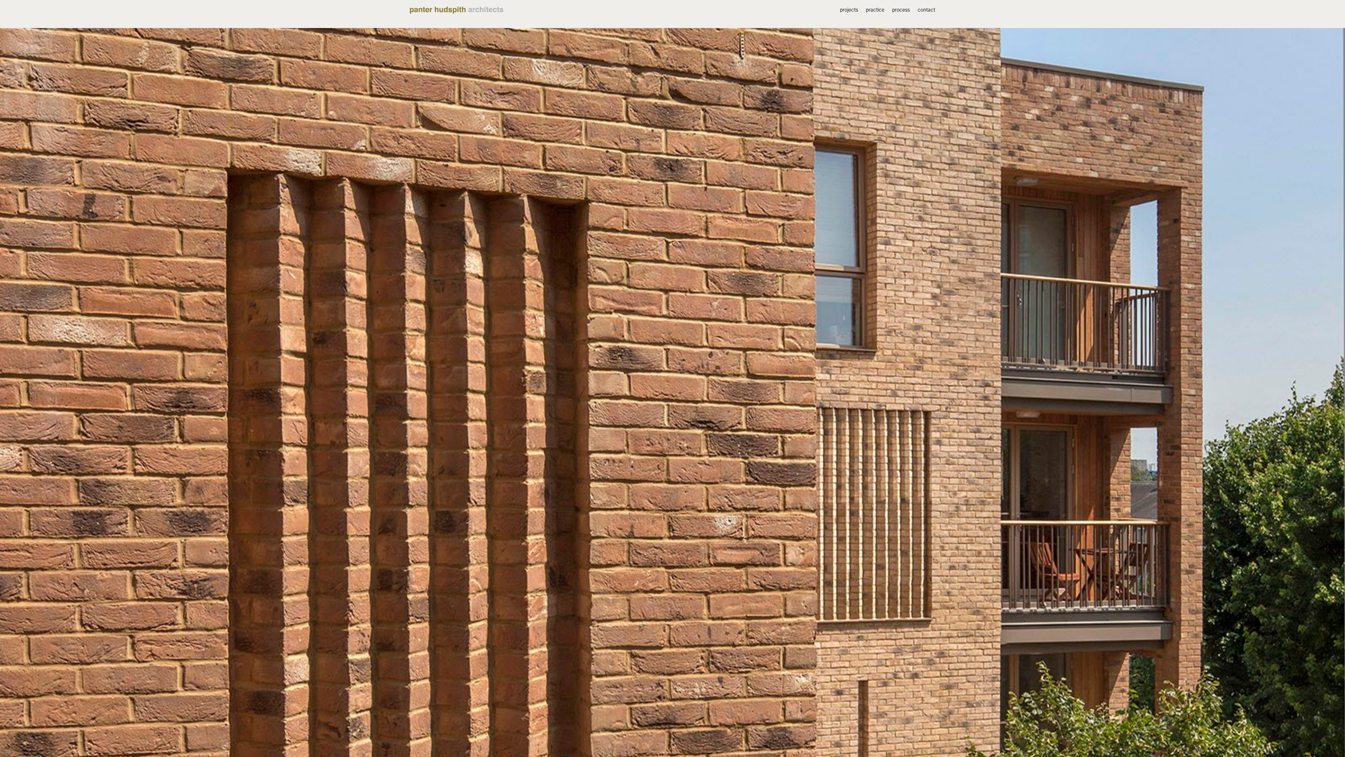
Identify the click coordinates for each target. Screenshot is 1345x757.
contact (926, 10)
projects (849, 10)
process (901, 10)
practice (875, 10)
